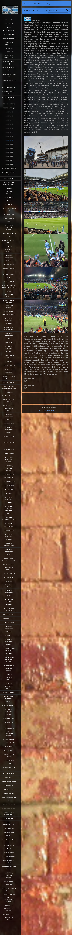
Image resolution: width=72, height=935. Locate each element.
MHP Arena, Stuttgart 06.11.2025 (9, 249)
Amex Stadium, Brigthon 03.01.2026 (9, 388)
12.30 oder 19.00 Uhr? (8, 356)
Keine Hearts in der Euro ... (9, 889)
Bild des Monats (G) (9, 38)
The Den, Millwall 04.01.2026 (9, 400)
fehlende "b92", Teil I (9, 437)
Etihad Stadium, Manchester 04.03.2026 (8, 567)
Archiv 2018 (9, 136)
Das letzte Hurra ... (9, 382)
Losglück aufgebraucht (9, 544)
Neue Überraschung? (8, 824)
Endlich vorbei (9, 852)
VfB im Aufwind (9, 264)
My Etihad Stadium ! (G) (9, 82)
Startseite (9, 20)
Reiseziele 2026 (9, 423)
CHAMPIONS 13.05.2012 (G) (8, 43)
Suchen (67, 10)
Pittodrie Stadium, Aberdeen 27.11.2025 (9, 286)
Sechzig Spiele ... (9, 718)
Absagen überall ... (9, 692)
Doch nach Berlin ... (9, 723)
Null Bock (8, 777)
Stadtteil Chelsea (9, 573)
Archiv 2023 (9, 156)
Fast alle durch (8, 614)
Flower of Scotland (8, 371)
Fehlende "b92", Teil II (9, 444)
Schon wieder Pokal (9, 762)
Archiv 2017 (9, 132)
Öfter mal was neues (9, 847)
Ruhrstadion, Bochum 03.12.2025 (8, 313)
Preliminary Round (9, 804)
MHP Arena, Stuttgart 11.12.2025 (9, 336)
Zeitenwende (8, 818)
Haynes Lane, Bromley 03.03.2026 (8, 559)
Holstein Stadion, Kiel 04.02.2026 (9, 476)
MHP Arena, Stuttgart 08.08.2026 (9, 875)
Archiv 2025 (9, 164)
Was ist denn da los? (9, 220)
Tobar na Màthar (9, 365)
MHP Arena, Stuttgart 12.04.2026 (9, 641)
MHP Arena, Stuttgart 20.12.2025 (9, 348)
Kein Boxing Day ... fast (9, 276)
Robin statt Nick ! (9, 453)
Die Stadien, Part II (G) (8, 69)
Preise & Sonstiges (8, 808)
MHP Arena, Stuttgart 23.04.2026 (9, 677)
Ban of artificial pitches (9, 377)
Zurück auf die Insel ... (9, 834)
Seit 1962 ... (9, 635)
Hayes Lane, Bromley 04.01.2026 (8, 394)
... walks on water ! (9, 168)
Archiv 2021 (9, 148)
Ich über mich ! (9, 24)
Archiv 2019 (9, 140)
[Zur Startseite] (10, 7)
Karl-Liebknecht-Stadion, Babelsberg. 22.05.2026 (9, 732)
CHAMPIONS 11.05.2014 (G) (8, 50)
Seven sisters (9, 485)
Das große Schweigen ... (8, 525)
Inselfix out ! (9, 789)
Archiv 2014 (9, 120)
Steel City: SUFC (9, 622)
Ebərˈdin (9, 361)
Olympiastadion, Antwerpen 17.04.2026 (9, 650)
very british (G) (9, 34)
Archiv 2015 (9, 124)
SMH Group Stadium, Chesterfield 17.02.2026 (8, 509)
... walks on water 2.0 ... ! (8, 173)
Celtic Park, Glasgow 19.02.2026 (9, 518)
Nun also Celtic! (9, 481)
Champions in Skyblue (9, 609)
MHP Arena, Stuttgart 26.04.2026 (9, 686)
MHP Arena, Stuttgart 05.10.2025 (9, 191)
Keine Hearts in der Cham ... (9, 868)
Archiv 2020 (9, 144)
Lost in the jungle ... (8, 840)
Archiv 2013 (9, 116)
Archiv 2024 (9, 160)
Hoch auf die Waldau (8, 883)
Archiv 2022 (9, 152)
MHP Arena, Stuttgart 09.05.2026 (9, 711)
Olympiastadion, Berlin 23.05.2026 (9, 741)
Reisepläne (9, 785)
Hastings (9, 493)
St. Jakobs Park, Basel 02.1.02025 (8, 184)
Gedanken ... (9, 342)
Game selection (8, 449)
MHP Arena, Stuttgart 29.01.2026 (9, 459)
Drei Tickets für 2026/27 (8, 861)
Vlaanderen (9, 204)
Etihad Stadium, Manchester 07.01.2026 (8, 408)
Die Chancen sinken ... (9, 269)
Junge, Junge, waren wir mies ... (9, 328)
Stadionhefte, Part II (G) (9, 99)
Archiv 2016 (9, 128)
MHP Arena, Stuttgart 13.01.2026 (9, 417)
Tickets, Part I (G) (9, 104)
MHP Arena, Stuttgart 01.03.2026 (9, 552)
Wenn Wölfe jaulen (9, 781)
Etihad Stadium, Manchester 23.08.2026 (8, 917)
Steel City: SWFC (8, 618)
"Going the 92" (9, 793)
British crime (9, 577)
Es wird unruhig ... (8, 705)
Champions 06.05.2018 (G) (8, 56)
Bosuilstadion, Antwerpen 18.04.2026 (9, 659)
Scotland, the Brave (9, 199)
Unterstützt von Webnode (46, 410)
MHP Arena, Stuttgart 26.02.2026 (9, 536)
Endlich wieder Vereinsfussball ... (8, 813)
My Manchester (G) (8, 87)
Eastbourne (9, 489)
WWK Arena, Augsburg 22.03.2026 (9, 601)
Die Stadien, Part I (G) (9, 63)
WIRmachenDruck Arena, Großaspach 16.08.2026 (9, 898)
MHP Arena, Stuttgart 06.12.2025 (9, 320)
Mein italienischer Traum (8, 241)
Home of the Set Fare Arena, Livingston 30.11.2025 (9, 304)
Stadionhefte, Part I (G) (9, 92)
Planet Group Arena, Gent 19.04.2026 (9, 668)
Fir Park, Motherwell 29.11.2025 (8, 294)
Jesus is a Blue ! (9, 178)
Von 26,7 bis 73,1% (9, 856)
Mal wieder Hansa (9, 773)
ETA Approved (9, 214)
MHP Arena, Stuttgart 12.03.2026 (9, 584)
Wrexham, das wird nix (9, 799)
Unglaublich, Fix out (9, 768)
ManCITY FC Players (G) (9, 75)
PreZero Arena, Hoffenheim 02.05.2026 (8, 699)
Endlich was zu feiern (8, 755)
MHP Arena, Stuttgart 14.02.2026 (9, 499)
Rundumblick (9, 530)
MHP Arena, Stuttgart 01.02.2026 (9, 468)
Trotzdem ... (9, 746)
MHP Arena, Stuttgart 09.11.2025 (9, 258)
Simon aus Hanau (9, 829)
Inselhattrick (9, 281)
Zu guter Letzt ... (9, 750)
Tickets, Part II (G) (9, 108)
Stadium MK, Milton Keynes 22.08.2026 (9, 908)
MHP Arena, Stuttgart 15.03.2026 (9, 593)
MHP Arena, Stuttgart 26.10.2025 (9, 227)
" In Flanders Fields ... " (9, 209)
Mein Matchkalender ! (9, 29)
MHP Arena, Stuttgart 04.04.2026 (9, 629)
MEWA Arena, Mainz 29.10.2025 (9, 235)
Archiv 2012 (9, 112)
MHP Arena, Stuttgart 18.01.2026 (9, 429)
